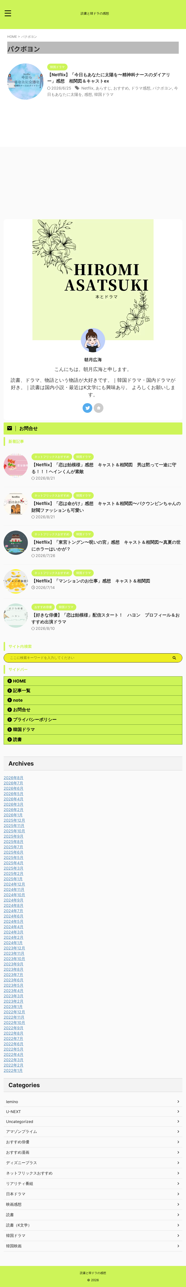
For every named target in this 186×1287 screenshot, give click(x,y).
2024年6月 (13, 916)
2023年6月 (13, 980)
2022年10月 (14, 1022)
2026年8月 (13, 777)
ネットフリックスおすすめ (29, 1173)
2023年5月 (13, 985)
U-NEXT (13, 1111)
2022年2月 (13, 1065)
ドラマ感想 (140, 88)
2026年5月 (13, 793)
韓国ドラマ (104, 94)
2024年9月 (13, 900)
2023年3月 (13, 995)
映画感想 (14, 1204)
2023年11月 (14, 953)
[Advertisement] (93, 183)
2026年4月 (13, 799)
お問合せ (22, 709)
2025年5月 (13, 857)
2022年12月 (14, 1011)
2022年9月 (13, 1027)
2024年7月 (13, 910)
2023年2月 (13, 1001)
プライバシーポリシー (35, 719)
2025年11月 (14, 825)
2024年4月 (13, 926)
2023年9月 (13, 964)
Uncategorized (19, 1121)
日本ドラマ (15, 1193)
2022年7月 (13, 1038)
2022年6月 (13, 1043)
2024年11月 (14, 889)
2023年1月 (13, 1006)
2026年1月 (13, 815)
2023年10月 (14, 958)
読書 (17, 739)
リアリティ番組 (19, 1183)
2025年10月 (14, 830)
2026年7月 (13, 783)
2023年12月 (14, 948)
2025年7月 (13, 846)
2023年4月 (13, 990)
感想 (88, 94)
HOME (19, 681)
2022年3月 (13, 1059)
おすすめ (121, 88)
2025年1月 (13, 878)
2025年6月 (13, 852)
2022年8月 (13, 1033)
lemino (12, 1101)
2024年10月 (14, 894)
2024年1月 (13, 942)
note (18, 700)
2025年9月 (13, 836)
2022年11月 (14, 1017)
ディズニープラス (21, 1162)
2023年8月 (13, 969)
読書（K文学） (19, 1225)
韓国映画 (14, 1245)
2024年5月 (13, 921)
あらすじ (103, 88)
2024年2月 (13, 937)
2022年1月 (13, 1070)
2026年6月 (13, 788)
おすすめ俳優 (17, 1141)
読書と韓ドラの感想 (93, 1273)
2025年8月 (13, 841)
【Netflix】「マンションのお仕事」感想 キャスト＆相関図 (90, 580)
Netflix (87, 88)
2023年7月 (13, 974)
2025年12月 (14, 820)
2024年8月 (13, 905)
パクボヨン (162, 88)
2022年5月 (13, 1049)
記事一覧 (22, 690)
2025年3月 (13, 868)
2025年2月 (13, 873)
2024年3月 (13, 932)
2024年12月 (14, 884)
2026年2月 (13, 809)
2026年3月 (13, 804)
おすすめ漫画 (17, 1152)
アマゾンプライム (21, 1131)
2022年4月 (13, 1054)
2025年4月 (13, 862)
